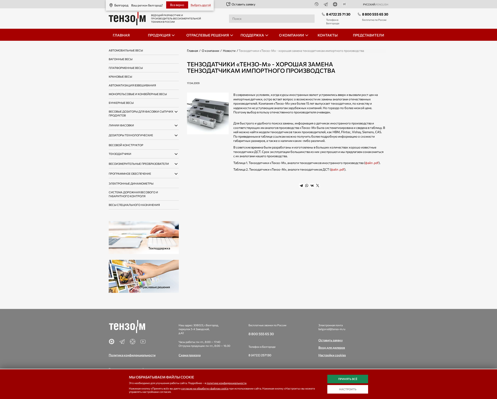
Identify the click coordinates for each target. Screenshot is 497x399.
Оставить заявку (243, 4)
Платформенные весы (126, 67)
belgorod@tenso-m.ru (331, 329)
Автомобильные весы (126, 50)
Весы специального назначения (134, 204)
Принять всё (347, 379)
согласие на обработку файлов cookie (205, 388)
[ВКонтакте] (312, 185)
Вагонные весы (120, 59)
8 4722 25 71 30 (338, 14)
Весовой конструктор (126, 145)
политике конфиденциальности (226, 383)
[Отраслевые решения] (144, 276)
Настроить (347, 389)
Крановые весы (120, 76)
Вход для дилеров (331, 347)
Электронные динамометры (131, 183)
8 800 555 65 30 (375, 14)
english (382, 4)
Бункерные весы (121, 102)
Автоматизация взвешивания (132, 85)
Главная (192, 50)
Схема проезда (190, 355)
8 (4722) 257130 (259, 355)
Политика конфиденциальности (132, 355)
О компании (210, 50)
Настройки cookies (332, 355)
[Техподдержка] (144, 237)
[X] (317, 185)
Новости (229, 50)
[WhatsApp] (306, 185)
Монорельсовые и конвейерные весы (138, 94)
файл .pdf (372, 163)
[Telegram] (301, 185)
